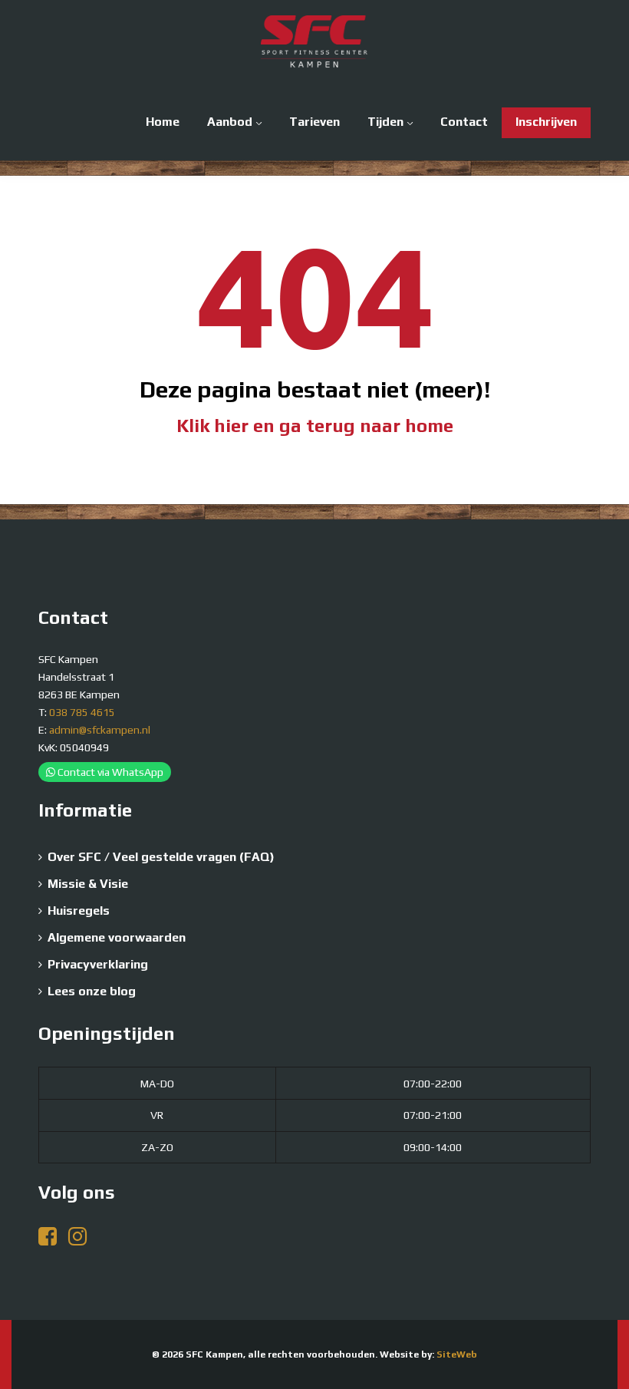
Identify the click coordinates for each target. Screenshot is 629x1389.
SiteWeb (456, 1354)
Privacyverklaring (98, 964)
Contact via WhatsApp (109, 772)
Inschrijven (546, 121)
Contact (464, 121)
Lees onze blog (92, 991)
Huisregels (79, 910)
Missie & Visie (88, 883)
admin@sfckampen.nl (99, 730)
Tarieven (314, 121)
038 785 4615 (82, 712)
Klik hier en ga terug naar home (314, 425)
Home (162, 121)
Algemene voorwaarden (117, 937)
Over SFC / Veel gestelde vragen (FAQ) (161, 857)
